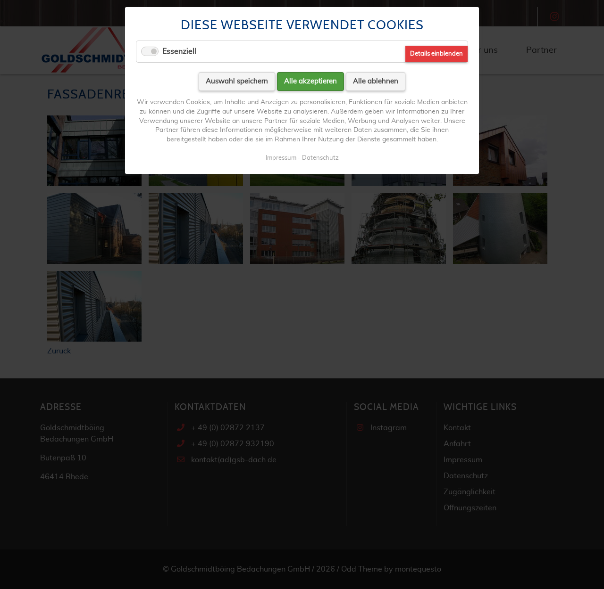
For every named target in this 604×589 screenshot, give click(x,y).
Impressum (281, 158)
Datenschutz (320, 158)
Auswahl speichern (237, 81)
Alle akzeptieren (310, 81)
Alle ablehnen (375, 81)
